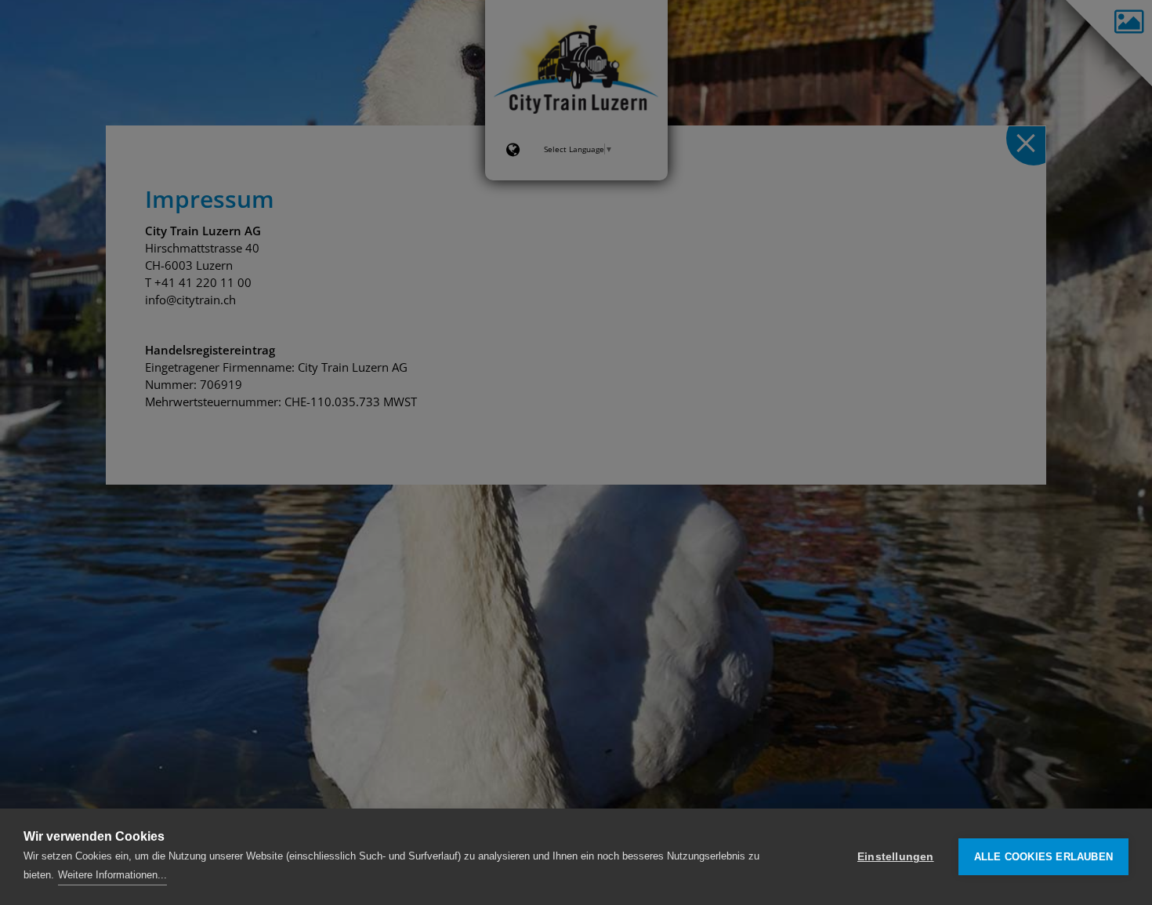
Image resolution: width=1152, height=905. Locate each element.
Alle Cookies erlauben (1043, 857)
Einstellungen (895, 857)
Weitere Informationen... (112, 875)
